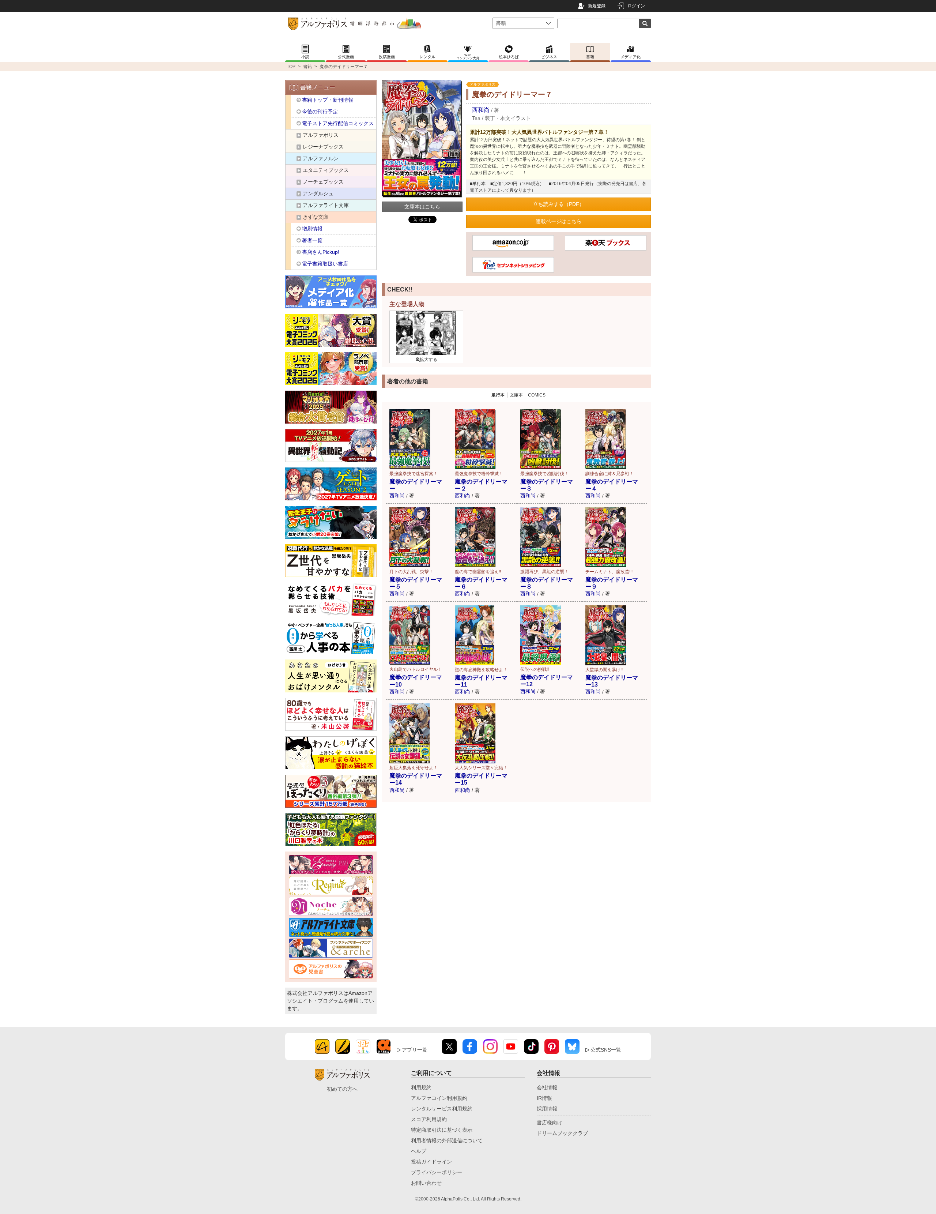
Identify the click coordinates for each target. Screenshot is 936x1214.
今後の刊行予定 (320, 111)
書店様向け (549, 1122)
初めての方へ (342, 1089)
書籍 (307, 66)
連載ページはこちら (559, 221)
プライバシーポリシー (436, 1172)
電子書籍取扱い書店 (325, 264)
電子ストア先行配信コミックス (338, 123)
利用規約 (421, 1087)
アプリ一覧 (414, 1050)
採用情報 (547, 1109)
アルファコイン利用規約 (439, 1098)
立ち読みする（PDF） (558, 204)
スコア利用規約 (429, 1119)
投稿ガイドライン (431, 1162)
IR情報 (544, 1098)
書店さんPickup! (320, 252)
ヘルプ (418, 1151)
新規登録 (596, 5)
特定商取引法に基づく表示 (441, 1130)
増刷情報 (312, 229)
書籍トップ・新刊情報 (327, 100)
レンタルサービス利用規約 (441, 1109)
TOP (291, 66)
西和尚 (481, 110)
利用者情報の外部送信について (447, 1140)
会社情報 (547, 1087)
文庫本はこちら (422, 207)
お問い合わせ (426, 1183)
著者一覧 (312, 240)
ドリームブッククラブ (562, 1133)
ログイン (636, 5)
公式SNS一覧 (605, 1050)
